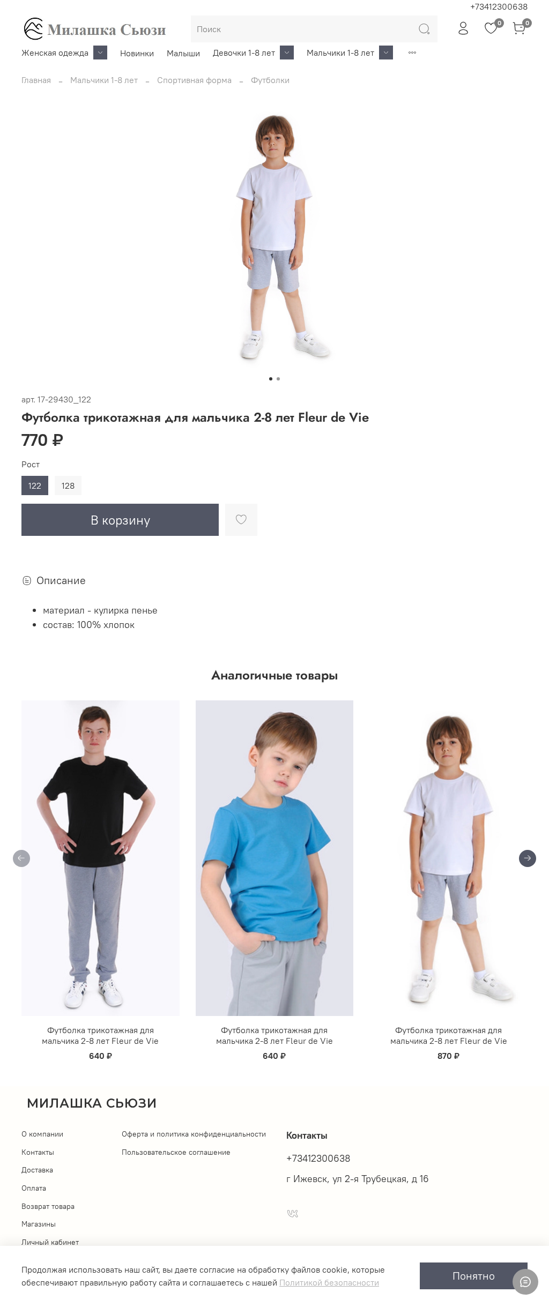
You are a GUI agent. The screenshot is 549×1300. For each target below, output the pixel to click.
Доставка (37, 1170)
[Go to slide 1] (270, 378)
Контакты (37, 1152)
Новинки (137, 53)
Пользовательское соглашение (176, 1152)
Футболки (270, 79)
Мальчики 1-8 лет (340, 52)
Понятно (473, 1275)
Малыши (183, 53)
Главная (36, 79)
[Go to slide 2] (278, 378)
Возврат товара (48, 1206)
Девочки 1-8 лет (244, 52)
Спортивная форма (194, 79)
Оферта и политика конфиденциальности (194, 1134)
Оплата (33, 1188)
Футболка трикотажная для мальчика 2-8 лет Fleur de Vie (100, 1035)
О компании (42, 1134)
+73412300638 (499, 6)
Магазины (38, 1224)
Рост (30, 464)
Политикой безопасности (329, 1282)
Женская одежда (54, 52)
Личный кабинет (50, 1242)
